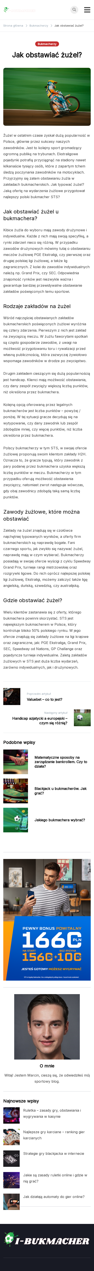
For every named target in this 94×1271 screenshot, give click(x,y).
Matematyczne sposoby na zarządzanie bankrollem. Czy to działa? (61, 762)
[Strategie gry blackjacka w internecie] (11, 1158)
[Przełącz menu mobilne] (87, 9)
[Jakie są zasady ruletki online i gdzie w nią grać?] (11, 1180)
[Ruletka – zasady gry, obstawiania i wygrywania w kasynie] (11, 1115)
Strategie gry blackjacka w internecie (53, 1153)
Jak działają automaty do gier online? (54, 1196)
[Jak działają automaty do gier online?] (11, 1202)
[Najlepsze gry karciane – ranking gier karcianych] (11, 1137)
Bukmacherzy (47, 44)
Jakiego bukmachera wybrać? (60, 820)
